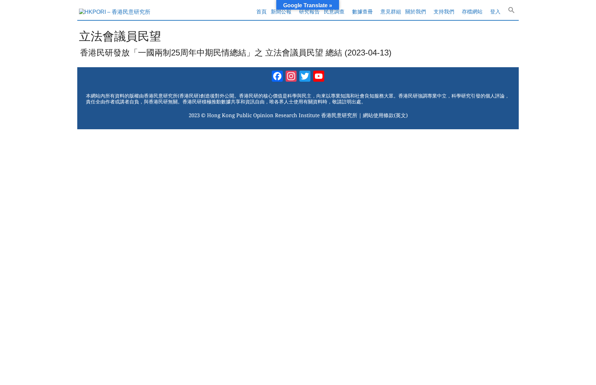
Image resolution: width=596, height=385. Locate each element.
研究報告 (309, 11)
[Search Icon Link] (511, 11)
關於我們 (415, 11)
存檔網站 (472, 11)
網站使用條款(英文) (385, 115)
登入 (495, 11)
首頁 (261, 11)
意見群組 (390, 11)
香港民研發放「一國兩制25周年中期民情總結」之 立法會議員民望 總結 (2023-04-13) (235, 52)
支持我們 (444, 11)
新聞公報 (281, 11)
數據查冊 (362, 11)
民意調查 (334, 11)
